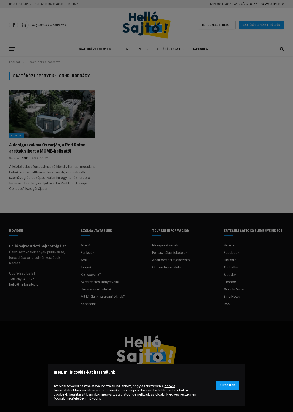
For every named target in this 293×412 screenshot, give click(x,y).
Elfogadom (227, 385)
